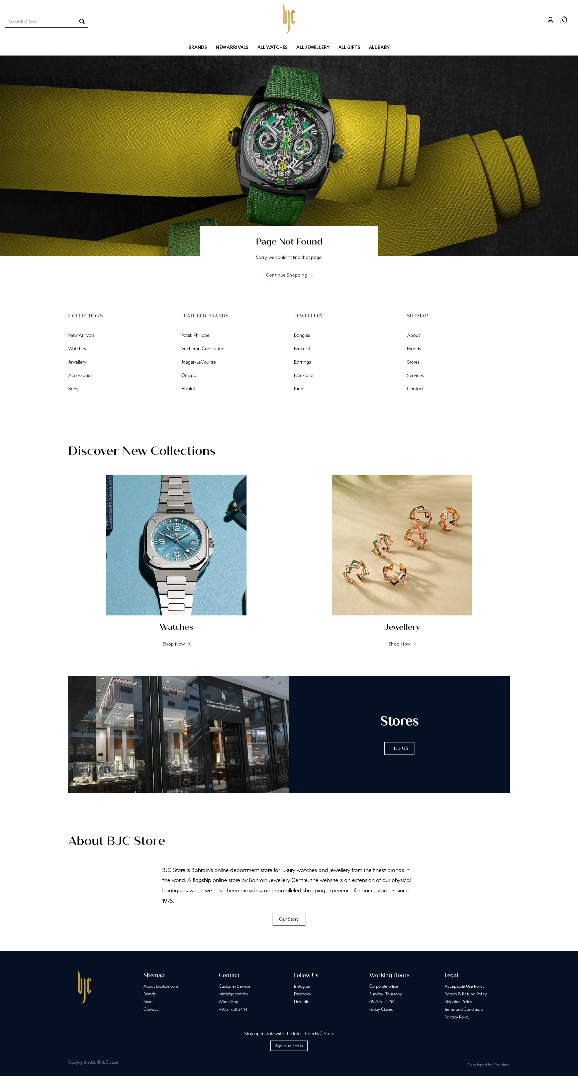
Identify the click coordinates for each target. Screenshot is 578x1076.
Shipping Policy (458, 1001)
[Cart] (564, 20)
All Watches (273, 47)
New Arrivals (232, 47)
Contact (150, 1009)
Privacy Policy (457, 1016)
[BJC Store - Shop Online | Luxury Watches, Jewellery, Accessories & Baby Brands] (289, 18)
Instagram (302, 986)
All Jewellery (312, 47)
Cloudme (501, 1064)
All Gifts (349, 47)
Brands (197, 47)
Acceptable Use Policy (464, 986)
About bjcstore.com (160, 986)
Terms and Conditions (464, 1009)
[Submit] (82, 22)
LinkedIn (301, 1001)
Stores (148, 1001)
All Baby (379, 47)
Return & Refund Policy (466, 993)
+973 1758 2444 (233, 1009)
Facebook (302, 993)
